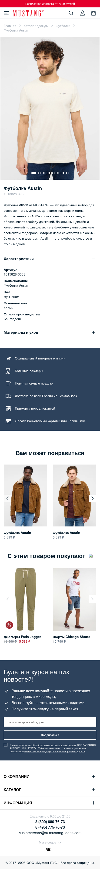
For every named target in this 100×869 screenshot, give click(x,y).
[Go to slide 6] (58, 173)
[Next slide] (92, 498)
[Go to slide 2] (39, 173)
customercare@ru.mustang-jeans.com (50, 832)
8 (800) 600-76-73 (50, 821)
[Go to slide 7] (63, 173)
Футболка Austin (17, 532)
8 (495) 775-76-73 (50, 827)
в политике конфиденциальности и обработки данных (54, 751)
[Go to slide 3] (44, 173)
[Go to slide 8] (67, 173)
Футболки (63, 25)
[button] (7, 599)
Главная (10, 25)
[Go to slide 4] (49, 173)
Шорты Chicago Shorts (71, 636)
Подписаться (50, 735)
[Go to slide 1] (33, 173)
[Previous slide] (7, 498)
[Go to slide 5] (53, 173)
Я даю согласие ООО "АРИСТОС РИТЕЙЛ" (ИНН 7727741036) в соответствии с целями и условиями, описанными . (53, 748)
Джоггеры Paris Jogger (22, 636)
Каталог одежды (36, 25)
